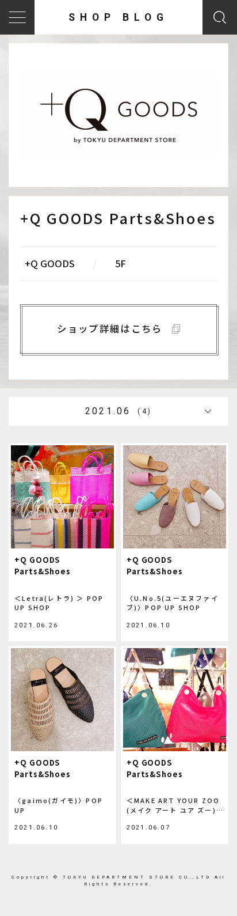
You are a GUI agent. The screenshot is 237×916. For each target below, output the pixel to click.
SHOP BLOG (118, 17)
